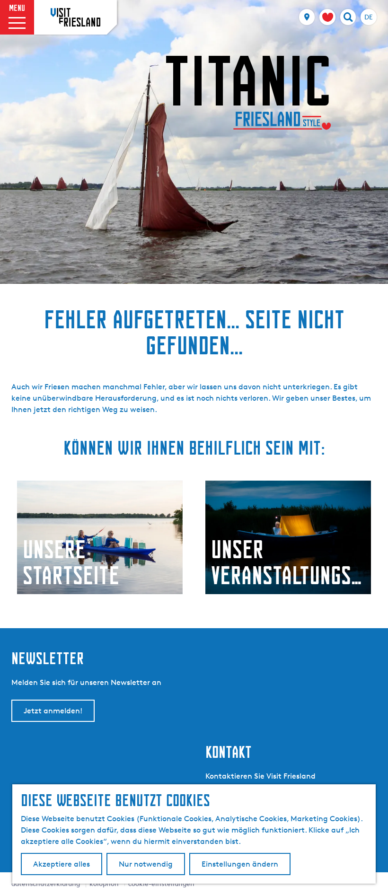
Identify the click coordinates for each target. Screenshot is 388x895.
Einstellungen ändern (240, 864)
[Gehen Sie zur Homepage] (75, 17)
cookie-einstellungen (161, 883)
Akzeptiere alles (61, 864)
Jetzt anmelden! (53, 710)
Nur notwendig (146, 864)
